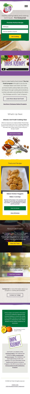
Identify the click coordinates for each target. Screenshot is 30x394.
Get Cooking (16, 36)
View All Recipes (15, 213)
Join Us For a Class (15, 133)
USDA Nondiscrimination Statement (15, 386)
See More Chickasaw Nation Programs (15, 104)
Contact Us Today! (15, 295)
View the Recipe (15, 208)
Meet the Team (15, 243)
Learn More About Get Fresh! (15, 98)
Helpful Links (15, 385)
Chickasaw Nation (10, 353)
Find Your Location (15, 274)
